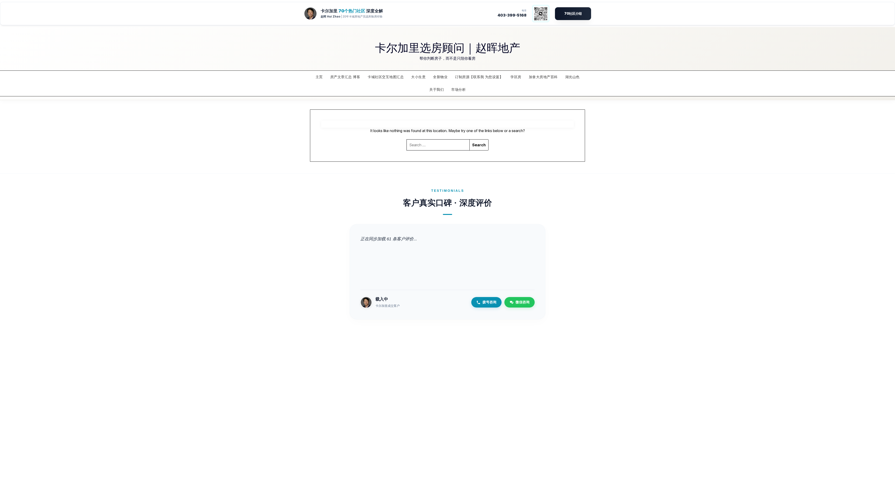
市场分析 (458, 89)
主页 (319, 77)
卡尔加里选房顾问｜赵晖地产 (447, 47)
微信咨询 (523, 302)
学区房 (515, 77)
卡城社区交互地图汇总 (386, 77)
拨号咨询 (489, 302)
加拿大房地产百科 (543, 77)
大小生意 (418, 77)
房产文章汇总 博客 (345, 77)
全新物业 (440, 77)
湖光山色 (572, 77)
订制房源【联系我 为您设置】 (479, 77)
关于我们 (436, 89)
